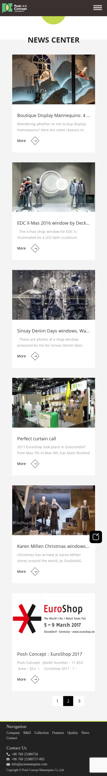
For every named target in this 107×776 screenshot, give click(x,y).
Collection (41, 733)
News (85, 733)
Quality (72, 733)
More (21, 140)
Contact (11, 738)
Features (58, 733)
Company (13, 733)
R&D (27, 733)
